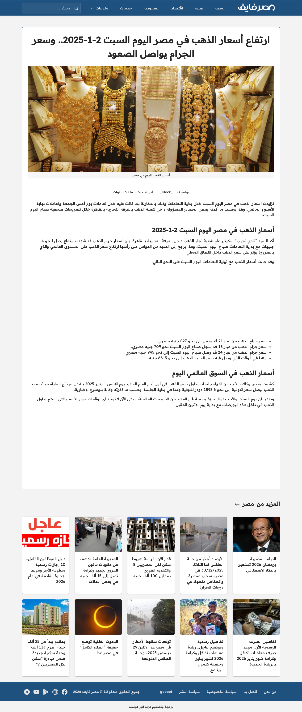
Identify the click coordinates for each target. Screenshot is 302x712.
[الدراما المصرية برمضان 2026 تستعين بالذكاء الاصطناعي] (256, 555)
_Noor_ (166, 192)
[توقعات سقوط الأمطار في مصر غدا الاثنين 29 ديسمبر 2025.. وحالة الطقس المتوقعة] (150, 637)
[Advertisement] (151, 301)
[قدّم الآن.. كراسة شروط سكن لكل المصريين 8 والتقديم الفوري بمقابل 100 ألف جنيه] (150, 555)
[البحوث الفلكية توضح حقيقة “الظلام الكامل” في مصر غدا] (98, 637)
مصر (248, 503)
